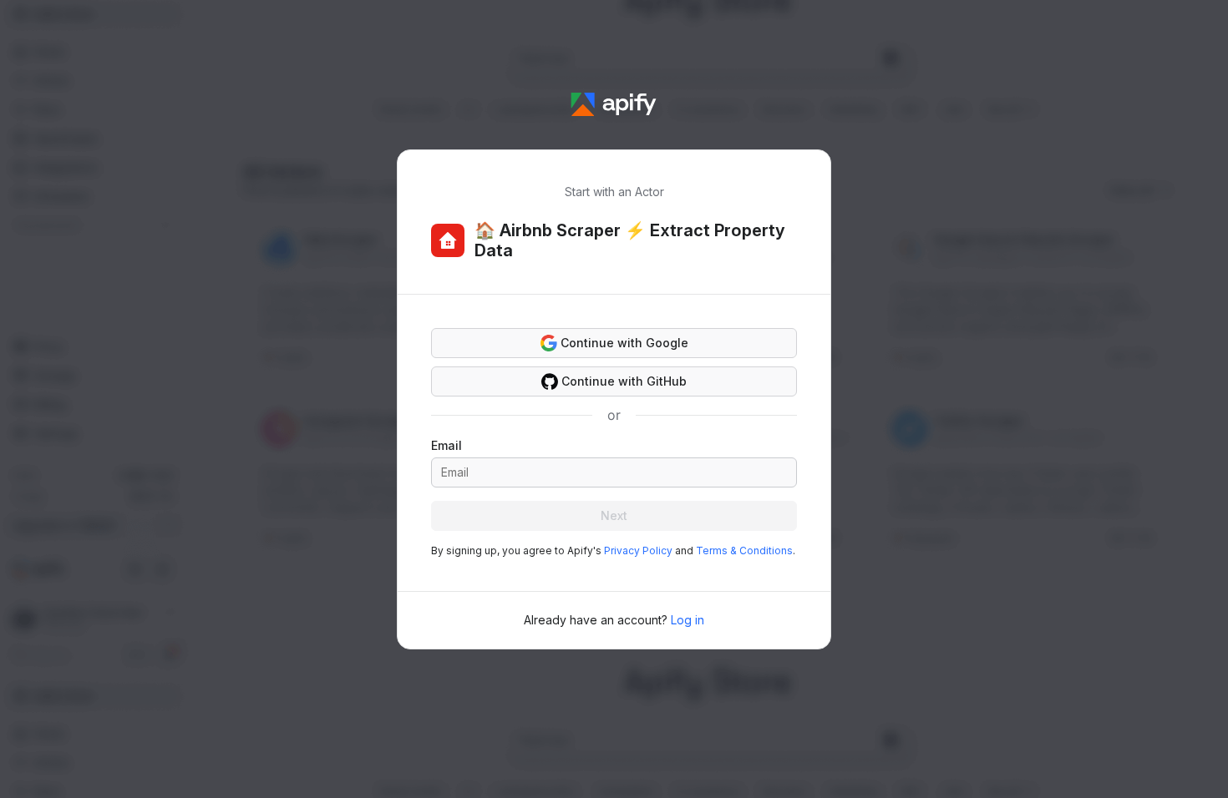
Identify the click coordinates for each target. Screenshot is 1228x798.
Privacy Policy (638, 550)
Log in (687, 620)
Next (614, 515)
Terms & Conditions (744, 550)
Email (446, 445)
